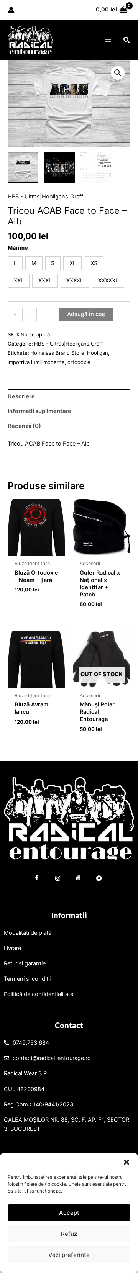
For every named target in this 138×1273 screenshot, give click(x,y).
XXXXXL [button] (108, 280)
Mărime (18, 247)
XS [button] (93, 263)
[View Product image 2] (59, 167)
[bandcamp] (99, 879)
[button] (126, 1162)
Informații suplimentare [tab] (39, 411)
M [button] (33, 263)
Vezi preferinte (69, 1254)
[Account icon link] (11, 10)
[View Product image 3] (95, 167)
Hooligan (97, 353)
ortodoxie (78, 362)
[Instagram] (58, 879)
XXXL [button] (45, 280)
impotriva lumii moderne (36, 362)
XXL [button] (19, 280)
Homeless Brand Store (57, 353)
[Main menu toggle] (107, 40)
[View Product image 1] (23, 167)
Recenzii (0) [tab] (24, 426)
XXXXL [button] (74, 280)
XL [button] (72, 263)
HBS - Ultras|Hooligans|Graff (45, 196)
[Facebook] (37, 879)
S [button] (52, 263)
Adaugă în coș (86, 314)
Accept (69, 1212)
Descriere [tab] (21, 396)
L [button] (15, 263)
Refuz (69, 1233)
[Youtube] (78, 879)
